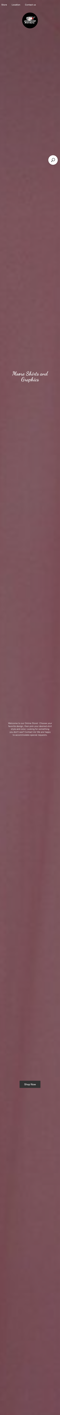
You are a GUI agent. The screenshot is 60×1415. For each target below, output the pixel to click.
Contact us (30, 4)
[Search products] (53, 160)
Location (16, 4)
